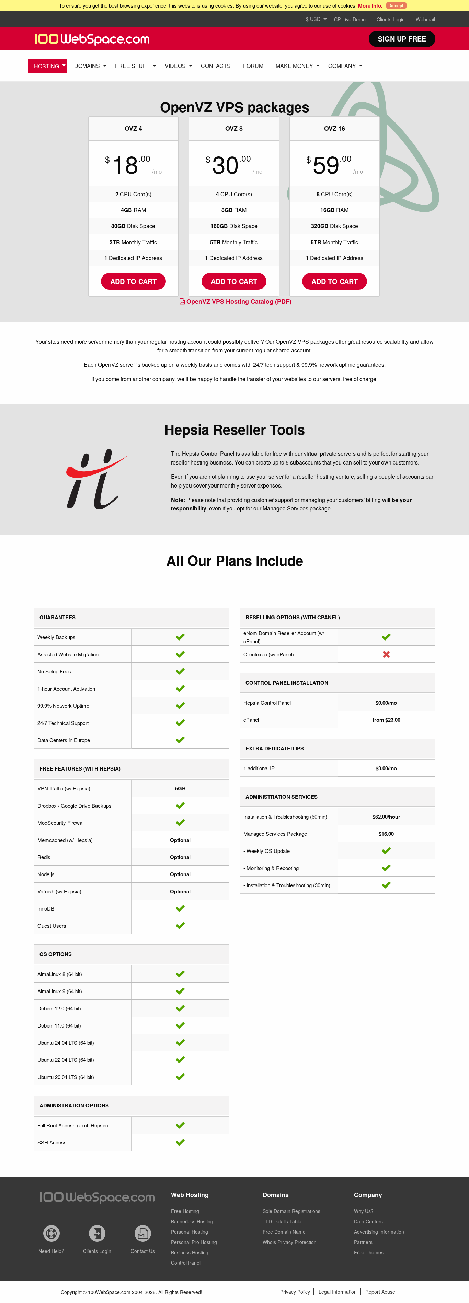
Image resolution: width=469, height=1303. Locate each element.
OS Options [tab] (55, 954)
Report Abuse (380, 1291)
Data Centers (368, 1221)
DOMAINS (87, 66)
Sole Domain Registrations (291, 1211)
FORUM (253, 66)
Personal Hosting (189, 1231)
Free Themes (369, 1252)
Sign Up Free (402, 39)
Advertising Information (379, 1231)
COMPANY (342, 66)
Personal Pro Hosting (194, 1242)
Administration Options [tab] (74, 1105)
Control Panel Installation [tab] (286, 682)
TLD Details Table (282, 1221)
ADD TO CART (133, 281)
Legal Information (338, 1291)
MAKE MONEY (294, 66)
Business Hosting (189, 1252)
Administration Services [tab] (281, 796)
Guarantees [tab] (57, 617)
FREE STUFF (132, 66)
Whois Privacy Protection (290, 1242)
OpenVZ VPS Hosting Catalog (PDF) (238, 301)
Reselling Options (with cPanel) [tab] (292, 617)
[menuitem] (314, 19)
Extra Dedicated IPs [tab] (274, 748)
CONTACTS (216, 66)
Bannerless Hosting (192, 1221)
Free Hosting (185, 1211)
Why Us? (364, 1211)
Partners (363, 1242)
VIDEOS (175, 66)
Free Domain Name (284, 1231)
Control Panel (186, 1262)
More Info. (370, 5)
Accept (396, 5)
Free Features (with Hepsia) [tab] (80, 768)
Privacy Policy (295, 1291)
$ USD (313, 18)
